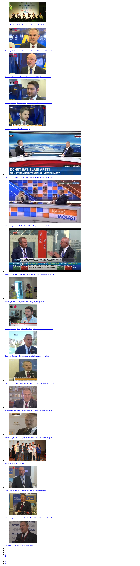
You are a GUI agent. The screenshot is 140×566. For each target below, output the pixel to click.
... (5, 552)
